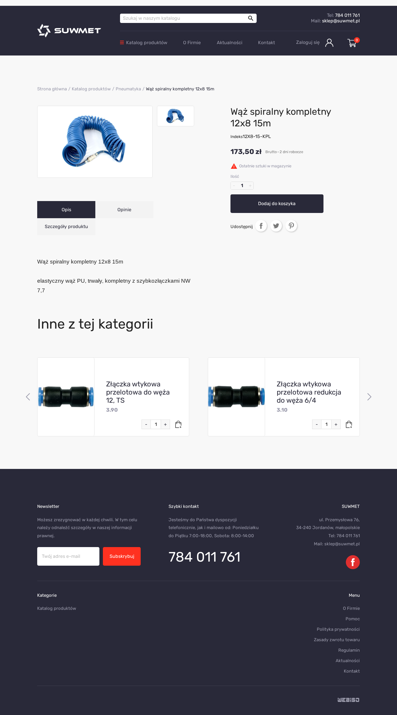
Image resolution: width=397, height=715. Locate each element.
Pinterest (291, 226)
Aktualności (229, 42)
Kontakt (266, 42)
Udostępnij (261, 226)
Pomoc (353, 618)
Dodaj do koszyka (277, 203)
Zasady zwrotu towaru (337, 639)
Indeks (236, 136)
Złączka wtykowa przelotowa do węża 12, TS (138, 392)
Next (369, 397)
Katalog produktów (146, 42)
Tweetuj (276, 226)
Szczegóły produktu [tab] (66, 226)
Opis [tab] (66, 209)
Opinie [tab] (124, 209)
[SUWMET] (74, 30)
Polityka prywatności (338, 629)
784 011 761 (347, 15)
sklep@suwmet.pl (341, 21)
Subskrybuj (122, 556)
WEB (349, 700)
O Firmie (192, 42)
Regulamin (349, 650)
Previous (28, 397)
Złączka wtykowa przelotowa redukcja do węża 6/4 (309, 392)
